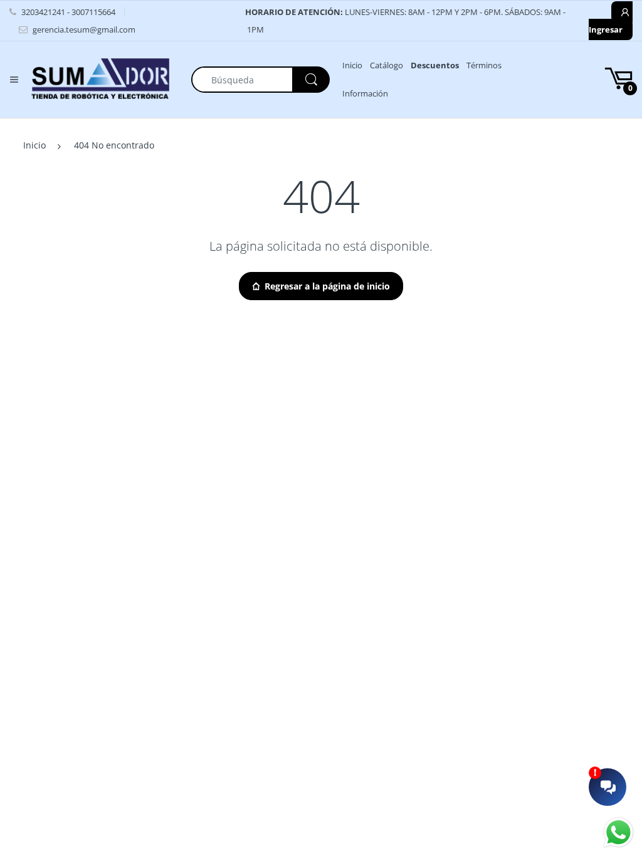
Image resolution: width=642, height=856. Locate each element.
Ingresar (606, 29)
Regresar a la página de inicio (327, 286)
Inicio (34, 145)
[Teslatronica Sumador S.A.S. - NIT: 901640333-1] (100, 79)
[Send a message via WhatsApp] (618, 832)
